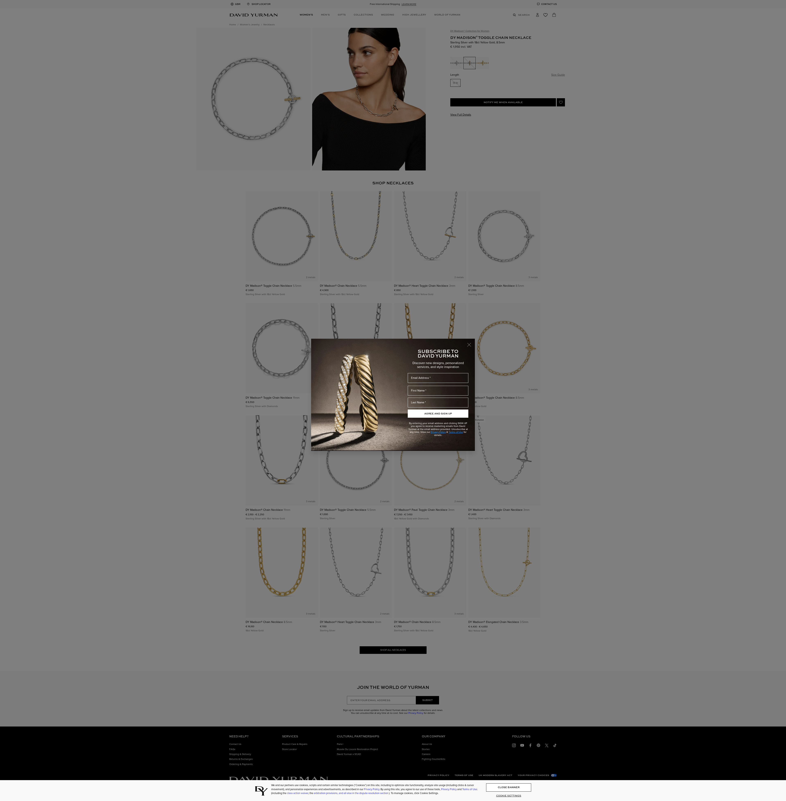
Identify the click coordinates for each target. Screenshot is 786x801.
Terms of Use (456, 432)
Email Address (420, 378)
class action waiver (297, 793)
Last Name (417, 402)
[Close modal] (471, 343)
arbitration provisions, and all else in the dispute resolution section (351, 793)
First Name (418, 390)
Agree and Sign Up (438, 413)
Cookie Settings (508, 795)
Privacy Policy (438, 432)
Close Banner (508, 787)
